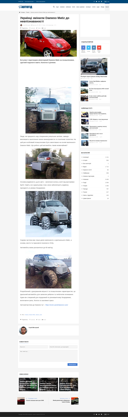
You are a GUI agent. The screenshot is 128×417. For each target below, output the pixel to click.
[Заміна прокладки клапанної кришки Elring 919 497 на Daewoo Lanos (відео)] (48, 379)
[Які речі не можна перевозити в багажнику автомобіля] (84, 143)
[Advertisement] (48, 75)
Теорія (73, 7)
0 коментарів (50, 25)
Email (44, 28)
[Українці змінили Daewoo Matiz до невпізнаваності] (48, 43)
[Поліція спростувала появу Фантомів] (94, 66)
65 (101, 121)
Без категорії (87, 163)
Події (57, 7)
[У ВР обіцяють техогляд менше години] (84, 122)
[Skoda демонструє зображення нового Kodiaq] (75, 401)
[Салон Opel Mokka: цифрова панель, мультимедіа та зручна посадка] (84, 84)
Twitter (39, 28)
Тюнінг (107, 7)
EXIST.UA (20, 1)
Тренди (102, 7)
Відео (98, 7)
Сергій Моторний (26, 25)
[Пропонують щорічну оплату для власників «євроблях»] (84, 129)
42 (101, 142)
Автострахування (40, 1)
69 (101, 115)
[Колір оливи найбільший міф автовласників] (84, 98)
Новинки (62, 7)
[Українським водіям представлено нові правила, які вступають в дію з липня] (84, 114)
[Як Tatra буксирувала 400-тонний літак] (84, 91)
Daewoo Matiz (32, 314)
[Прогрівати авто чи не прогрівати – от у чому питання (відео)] (84, 136)
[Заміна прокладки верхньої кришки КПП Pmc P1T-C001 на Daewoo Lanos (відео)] (68, 380)
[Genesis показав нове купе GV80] (21, 401)
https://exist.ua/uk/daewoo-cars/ (56, 305)
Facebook (32, 28)
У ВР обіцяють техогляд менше (98, 119)
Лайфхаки (68, 7)
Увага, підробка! (80, 7)
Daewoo (27, 314)
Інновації (88, 7)
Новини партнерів (88, 176)
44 (101, 136)
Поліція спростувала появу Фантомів (94, 76)
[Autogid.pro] (25, 6)
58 (100, 129)
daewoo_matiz (39, 314)
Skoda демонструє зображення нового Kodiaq (61, 401)
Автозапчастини (29, 1)
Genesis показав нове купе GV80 (35, 400)
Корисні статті (87, 170)
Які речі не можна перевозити (98, 140)
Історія (93, 7)
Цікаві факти (87, 198)
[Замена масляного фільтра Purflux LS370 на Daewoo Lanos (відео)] (28, 379)
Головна (23, 12)
